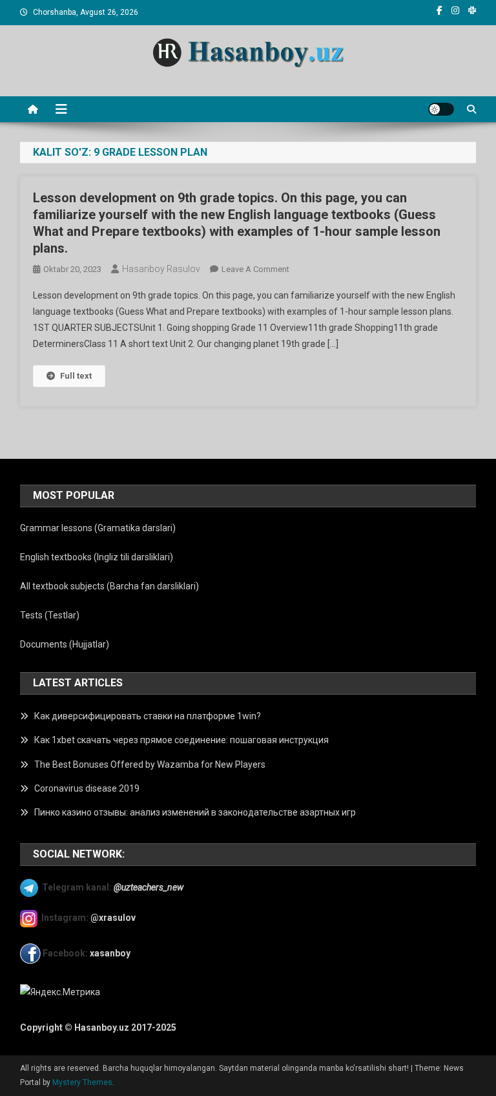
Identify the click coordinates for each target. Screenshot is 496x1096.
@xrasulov (113, 917)
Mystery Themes (82, 1082)
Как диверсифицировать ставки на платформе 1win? (147, 716)
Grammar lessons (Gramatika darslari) (98, 528)
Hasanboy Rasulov (161, 269)
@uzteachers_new (148, 887)
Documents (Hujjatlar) (64, 644)
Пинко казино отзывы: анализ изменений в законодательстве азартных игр (195, 812)
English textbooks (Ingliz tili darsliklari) (96, 557)
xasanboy (111, 953)
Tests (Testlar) (49, 615)
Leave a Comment (255, 269)
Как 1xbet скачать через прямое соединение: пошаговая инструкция (181, 740)
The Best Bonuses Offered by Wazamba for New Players (149, 764)
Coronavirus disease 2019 (87, 788)
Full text (76, 376)
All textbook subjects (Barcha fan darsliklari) (109, 586)
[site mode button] (441, 109)
